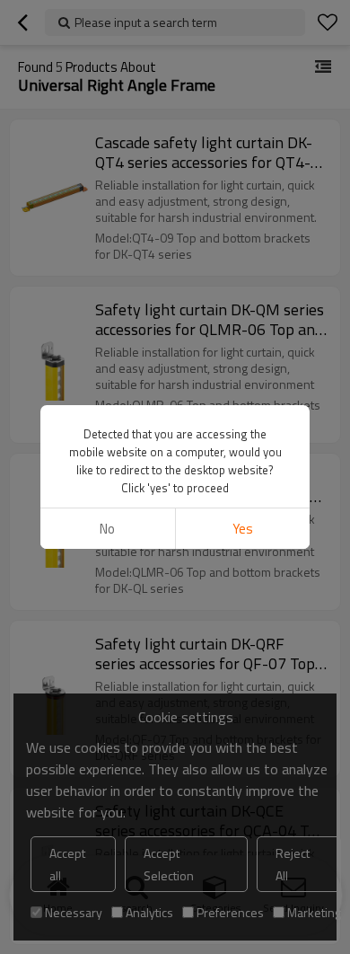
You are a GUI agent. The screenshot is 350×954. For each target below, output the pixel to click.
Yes (242, 528)
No (107, 528)
